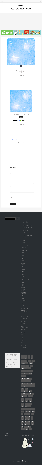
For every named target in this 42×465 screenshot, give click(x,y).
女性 (23, 406)
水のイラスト (21, 70)
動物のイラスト (23, 324)
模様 (29, 414)
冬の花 (24, 238)
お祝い (27, 365)
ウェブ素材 (24, 370)
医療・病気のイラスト (25, 308)
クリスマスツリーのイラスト (28, 225)
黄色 (30, 429)
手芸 (23, 411)
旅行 (33, 411)
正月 (32, 414)
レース (30, 391)
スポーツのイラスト (24, 316)
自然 (16, 139)
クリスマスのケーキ (26, 223)
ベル (24, 233)
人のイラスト (23, 348)
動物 (23, 298)
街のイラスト (23, 307)
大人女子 (29, 403)
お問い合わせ (7, 435)
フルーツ (23, 386)
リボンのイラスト (24, 289)
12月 (33, 360)
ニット (23, 296)
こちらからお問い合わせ (12, 362)
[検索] (18, 218)
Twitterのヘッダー (25, 311)
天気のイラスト (23, 329)
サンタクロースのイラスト (27, 227)
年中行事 (23, 408)
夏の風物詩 (24, 269)
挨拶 (26, 411)
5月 (22, 358)
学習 (29, 406)
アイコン (23, 264)
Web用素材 (23, 310)
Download (21, 117)
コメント (11, 173)
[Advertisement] (21, 20)
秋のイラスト (23, 278)
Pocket (18, 120)
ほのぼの (23, 368)
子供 (26, 406)
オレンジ (23, 373)
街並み (24, 240)
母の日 (23, 261)
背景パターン (23, 292)
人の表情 (23, 349)
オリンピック (30, 370)
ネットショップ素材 (25, 279)
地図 (30, 401)
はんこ (31, 365)
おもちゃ (30, 363)
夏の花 (23, 267)
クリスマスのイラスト (26, 221)
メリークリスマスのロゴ (27, 235)
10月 (26, 360)
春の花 (23, 260)
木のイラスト (23, 287)
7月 (28, 358)
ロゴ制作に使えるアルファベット (26, 347)
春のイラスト (23, 254)
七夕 (23, 266)
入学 (23, 258)
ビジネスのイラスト (24, 319)
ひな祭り (23, 256)
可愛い (26, 401)
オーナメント (25, 222)
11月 (29, 360)
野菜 (32, 424)
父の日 (23, 272)
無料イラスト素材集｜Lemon (21, 8)
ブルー (28, 386)
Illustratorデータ (25, 363)
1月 (22, 355)
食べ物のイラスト (24, 343)
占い (23, 401)
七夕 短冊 (29, 393)
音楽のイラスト (23, 342)
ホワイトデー (24, 247)
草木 (23, 340)
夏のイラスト (23, 263)
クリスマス (24, 293)
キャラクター (29, 373)
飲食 (24, 242)
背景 (29, 421)
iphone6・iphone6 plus (26, 327)
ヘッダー (24, 232)
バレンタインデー (25, 245)
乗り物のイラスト (24, 323)
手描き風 (32, 408)
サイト (11, 197)
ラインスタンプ (23, 345)
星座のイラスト (23, 332)
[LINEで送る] (22, 120)
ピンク (28, 383)
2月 (25, 355)
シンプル (23, 381)
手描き (28, 408)
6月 (25, 358)
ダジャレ (23, 383)
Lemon (21, 460)
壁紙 (22, 326)
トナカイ (24, 228)
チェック (23, 295)
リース (24, 237)
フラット (32, 383)
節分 (23, 252)
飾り (24, 243)
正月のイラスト (25, 250)
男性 (23, 419)
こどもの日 (24, 255)
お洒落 (23, 365)
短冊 (29, 419)
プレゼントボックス (26, 230)
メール (11, 191)
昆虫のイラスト (23, 330)
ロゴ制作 (23, 393)
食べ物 (29, 426)
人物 (29, 396)
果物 (23, 249)
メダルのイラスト (24, 321)
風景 (25, 426)
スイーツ (28, 381)
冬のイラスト (23, 220)
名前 (11, 186)
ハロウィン (24, 280)
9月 (22, 360)
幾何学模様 (24, 300)
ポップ (26, 388)
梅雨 (23, 271)
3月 (28, 355)
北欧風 (30, 398)
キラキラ (13, 139)
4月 (32, 355)
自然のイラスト (23, 336)
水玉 (26, 416)
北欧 (26, 398)
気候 (23, 416)
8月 (32, 358)
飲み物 (23, 429)
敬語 (29, 411)
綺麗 (23, 421)
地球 (23, 337)
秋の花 (23, 284)
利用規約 (11, 364)
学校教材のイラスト (24, 290)
